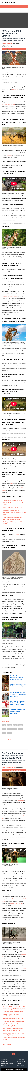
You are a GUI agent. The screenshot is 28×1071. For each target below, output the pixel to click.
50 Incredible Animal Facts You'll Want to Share (14, 513)
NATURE (15, 725)
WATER (3, 725)
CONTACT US (20, 1057)
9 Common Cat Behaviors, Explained (13, 1021)
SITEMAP (19, 1063)
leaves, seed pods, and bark (8, 104)
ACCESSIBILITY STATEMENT (7, 1063)
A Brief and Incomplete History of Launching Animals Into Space (12, 518)
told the (23, 968)
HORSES (9, 733)
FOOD (20, 729)
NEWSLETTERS (4, 1059)
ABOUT (2, 1057)
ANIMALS (9, 725)
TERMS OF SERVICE (21, 1061)
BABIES (3, 733)
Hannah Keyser (7, 43)
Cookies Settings (20, 1065)
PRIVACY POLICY (20, 1059)
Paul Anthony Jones (9, 767)
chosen (17, 534)
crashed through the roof (16, 903)
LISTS (15, 729)
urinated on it (5, 913)
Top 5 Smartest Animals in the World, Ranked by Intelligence (13, 1034)
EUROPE (20, 725)
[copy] (11, 46)
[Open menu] (2, 2)
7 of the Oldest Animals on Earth (12, 500)
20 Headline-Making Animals (11, 510)
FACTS (9, 729)
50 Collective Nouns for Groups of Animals (13, 504)
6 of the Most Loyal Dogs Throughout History (14, 1038)
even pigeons (21, 800)
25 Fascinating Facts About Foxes (12, 507)
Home (3, 740)
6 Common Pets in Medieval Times (13, 1011)
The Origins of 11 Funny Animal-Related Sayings (14, 523)
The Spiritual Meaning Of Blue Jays (13, 1018)
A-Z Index (3, 1065)
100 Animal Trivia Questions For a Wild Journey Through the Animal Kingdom (14, 1008)
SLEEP (4, 729)
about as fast (15, 89)
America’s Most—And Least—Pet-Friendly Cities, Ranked (12, 1015)
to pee (11, 483)
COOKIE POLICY (4, 1061)
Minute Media (11, 1069)
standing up (9, 155)
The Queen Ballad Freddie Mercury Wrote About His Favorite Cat (13, 1029)
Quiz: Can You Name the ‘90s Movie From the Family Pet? (13, 1025)
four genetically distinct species (9, 296)
